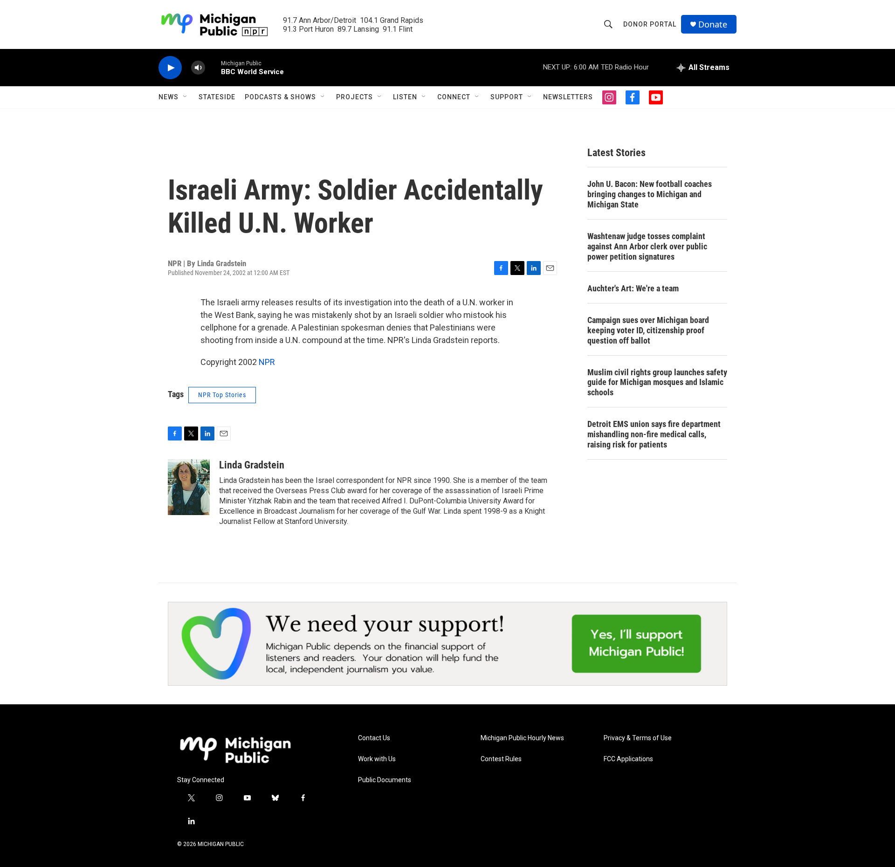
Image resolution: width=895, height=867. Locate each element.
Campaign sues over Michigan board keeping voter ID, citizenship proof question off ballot (648, 330)
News (168, 97)
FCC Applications (628, 759)
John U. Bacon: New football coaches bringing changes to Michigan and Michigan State (649, 194)
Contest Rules (501, 759)
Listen (405, 97)
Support (506, 97)
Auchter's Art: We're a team (633, 288)
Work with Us (377, 759)
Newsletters (568, 97)
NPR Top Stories (222, 395)
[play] (170, 67)
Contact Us (374, 738)
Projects (354, 97)
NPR (267, 362)
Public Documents (384, 780)
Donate (712, 24)
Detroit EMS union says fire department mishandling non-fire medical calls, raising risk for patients (654, 434)
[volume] (198, 67)
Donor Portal (649, 24)
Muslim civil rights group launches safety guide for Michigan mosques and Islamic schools (657, 382)
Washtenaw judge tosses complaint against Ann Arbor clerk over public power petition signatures (647, 246)
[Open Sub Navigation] (185, 97)
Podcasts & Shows (280, 97)
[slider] (213, 67)
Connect (453, 97)
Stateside (217, 97)
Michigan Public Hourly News (522, 738)
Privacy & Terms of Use (638, 738)
